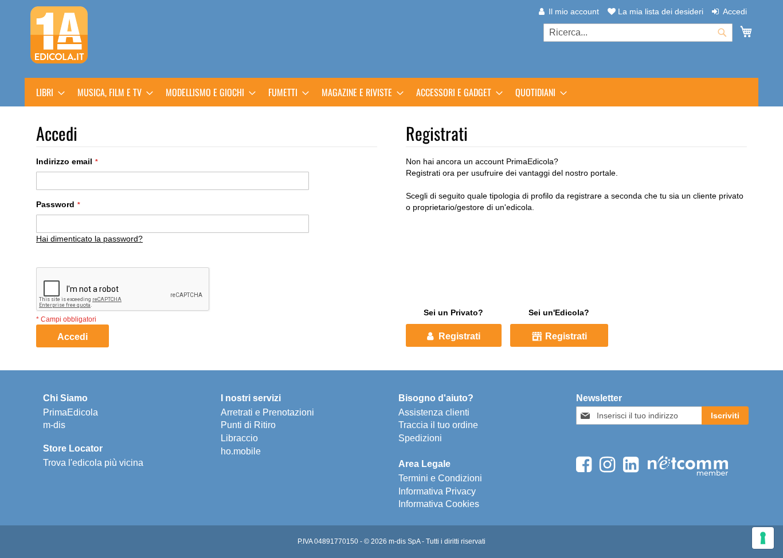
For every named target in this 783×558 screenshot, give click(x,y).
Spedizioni (420, 438)
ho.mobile (241, 451)
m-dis (54, 425)
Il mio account (574, 11)
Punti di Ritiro (248, 425)
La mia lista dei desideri (659, 11)
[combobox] (638, 32)
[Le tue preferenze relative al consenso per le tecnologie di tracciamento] (763, 538)
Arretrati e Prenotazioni (267, 412)
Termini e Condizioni (440, 478)
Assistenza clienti (433, 412)
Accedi (735, 11)
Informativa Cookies (438, 504)
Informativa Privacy (437, 491)
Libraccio (239, 438)
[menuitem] (47, 92)
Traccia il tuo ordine (438, 425)
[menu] (391, 92)
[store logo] (59, 35)
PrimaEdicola (70, 412)
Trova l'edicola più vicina (93, 463)
